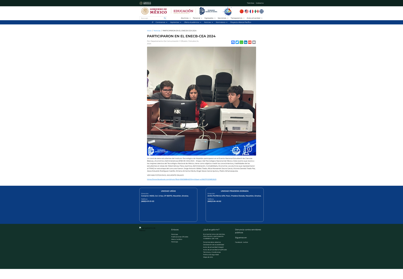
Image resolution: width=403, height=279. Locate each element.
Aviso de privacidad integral (213, 247)
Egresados (209, 18)
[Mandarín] (241, 11)
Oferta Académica (191, 22)
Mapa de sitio (208, 257)
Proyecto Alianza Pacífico (240, 22)
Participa (174, 234)
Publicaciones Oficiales (179, 237)
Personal (196, 18)
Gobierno (260, 3)
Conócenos (160, 22)
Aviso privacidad (253, 18)
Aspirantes (174, 22)
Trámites (250, 3)
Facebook (238, 242)
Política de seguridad (211, 255)
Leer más (214, 238)
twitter (245, 242)
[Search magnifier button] (164, 18)
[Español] (256, 11)
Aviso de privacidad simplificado (215, 250)
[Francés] (251, 11)
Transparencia (236, 18)
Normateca (220, 22)
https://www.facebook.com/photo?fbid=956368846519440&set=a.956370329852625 (181, 179)
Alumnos (184, 18)
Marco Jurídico (176, 239)
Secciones (222, 18)
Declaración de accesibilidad (213, 245)
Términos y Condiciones (212, 252)
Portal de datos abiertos (212, 242)
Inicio (149, 31)
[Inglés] (247, 11)
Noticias (207, 22)
